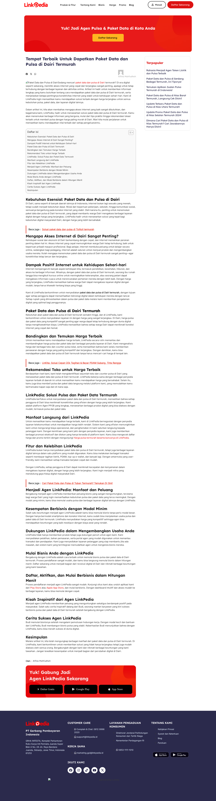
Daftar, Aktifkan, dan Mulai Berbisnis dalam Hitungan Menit (54, 180)
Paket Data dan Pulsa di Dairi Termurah (45, 146)
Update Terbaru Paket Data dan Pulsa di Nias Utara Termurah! (164, 105)
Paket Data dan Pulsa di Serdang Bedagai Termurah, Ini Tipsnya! (165, 80)
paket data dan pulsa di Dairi (90, 82)
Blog (131, 5)
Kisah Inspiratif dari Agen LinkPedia (43, 183)
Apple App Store (55, 587)
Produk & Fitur (68, 5)
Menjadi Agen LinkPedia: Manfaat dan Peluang (49, 167)
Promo (122, 5)
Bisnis (101, 5)
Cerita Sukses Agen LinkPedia (41, 187)
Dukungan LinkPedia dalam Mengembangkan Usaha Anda (54, 173)
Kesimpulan (32, 190)
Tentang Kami (88, 5)
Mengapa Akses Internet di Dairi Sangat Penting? (50, 140)
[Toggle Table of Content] (129, 132)
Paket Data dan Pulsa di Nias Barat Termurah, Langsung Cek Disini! (166, 97)
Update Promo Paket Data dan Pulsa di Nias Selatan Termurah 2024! (167, 114)
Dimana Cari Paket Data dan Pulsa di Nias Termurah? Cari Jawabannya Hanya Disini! (167, 123)
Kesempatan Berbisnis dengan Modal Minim (47, 170)
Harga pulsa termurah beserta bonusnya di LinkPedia (101, 437)
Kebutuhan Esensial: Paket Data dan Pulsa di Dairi (50, 136)
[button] (27, 74)
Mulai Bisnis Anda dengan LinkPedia (44, 177)
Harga (112, 5)
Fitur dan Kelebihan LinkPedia (41, 163)
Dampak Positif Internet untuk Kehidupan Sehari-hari (51, 143)
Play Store (35, 587)
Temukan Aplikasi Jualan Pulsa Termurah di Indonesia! (163, 89)
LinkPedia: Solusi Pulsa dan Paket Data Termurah (50, 157)
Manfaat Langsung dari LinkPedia (43, 160)
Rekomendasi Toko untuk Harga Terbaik (46, 153)
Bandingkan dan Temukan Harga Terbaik (46, 150)
